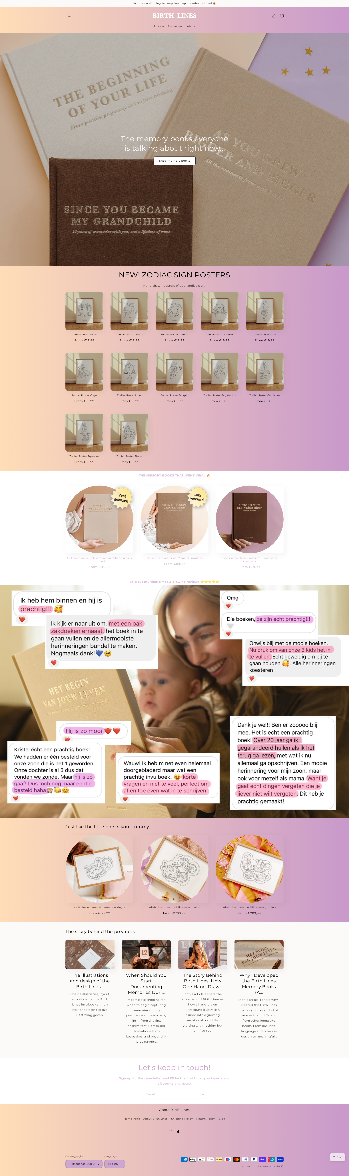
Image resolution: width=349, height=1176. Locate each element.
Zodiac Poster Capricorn (264, 395)
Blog (222, 1118)
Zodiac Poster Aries (84, 334)
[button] (69, 16)
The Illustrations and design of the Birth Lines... (90, 981)
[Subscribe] (203, 1094)
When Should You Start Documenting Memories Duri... (146, 984)
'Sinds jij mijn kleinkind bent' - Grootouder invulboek (249, 559)
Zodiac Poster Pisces (130, 456)
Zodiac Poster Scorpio (174, 395)
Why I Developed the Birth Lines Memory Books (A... (259, 984)
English (113, 1163)
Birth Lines (256, 1166)
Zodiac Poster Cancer (219, 334)
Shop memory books (174, 160)
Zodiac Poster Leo (264, 334)
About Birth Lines (155, 1118)
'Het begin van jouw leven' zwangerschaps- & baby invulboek (99, 559)
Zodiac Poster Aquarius (84, 456)
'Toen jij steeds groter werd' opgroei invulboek (174, 557)
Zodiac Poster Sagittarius (220, 395)
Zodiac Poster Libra (129, 395)
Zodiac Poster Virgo (84, 395)
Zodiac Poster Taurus (129, 334)
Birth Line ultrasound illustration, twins (174, 907)
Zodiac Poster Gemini (174, 334)
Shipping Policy (182, 1118)
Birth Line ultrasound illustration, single (99, 907)
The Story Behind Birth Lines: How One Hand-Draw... (203, 981)
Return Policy (205, 1118)
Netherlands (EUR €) (82, 1163)
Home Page (132, 1118)
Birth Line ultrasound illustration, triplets (249, 907)
